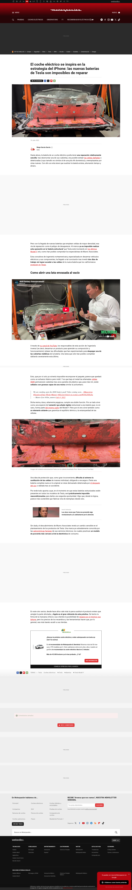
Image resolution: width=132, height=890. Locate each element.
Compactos (16, 809)
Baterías (68, 672)
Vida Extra (31, 852)
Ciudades (75, 51)
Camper (29, 51)
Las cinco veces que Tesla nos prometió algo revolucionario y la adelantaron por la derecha (78, 513)
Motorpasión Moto (81, 852)
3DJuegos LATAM (33, 873)
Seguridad (36, 51)
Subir (114, 840)
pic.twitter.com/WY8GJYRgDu (81, 394)
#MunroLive (88, 392)
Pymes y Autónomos (113, 852)
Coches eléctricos (49, 672)
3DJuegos (31, 849)
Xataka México (16, 873)
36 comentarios (37, 80)
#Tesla (48, 394)
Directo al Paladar (65, 849)
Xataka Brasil (16, 876)
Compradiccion (96, 855)
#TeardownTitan (39, 394)
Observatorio (52, 20)
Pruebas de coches (56, 809)
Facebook (105, 20)
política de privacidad (91, 809)
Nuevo (114, 12)
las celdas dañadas (92, 158)
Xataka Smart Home (17, 858)
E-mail (54, 81)
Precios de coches (37, 813)
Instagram (108, 20)
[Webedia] (18, 840)
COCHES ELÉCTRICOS (35, 20)
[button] (44, 147)
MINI (55, 51)
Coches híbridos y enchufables (55, 804)
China (43, 51)
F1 (62, 20)
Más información (91, 660)
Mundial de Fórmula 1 (56, 819)
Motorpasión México (81, 873)
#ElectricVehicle (64, 394)
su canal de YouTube (48, 346)
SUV (32, 809)
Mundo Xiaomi (16, 861)
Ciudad (68, 51)
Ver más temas (18, 824)
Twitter (115, 20)
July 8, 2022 (60, 397)
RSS (95, 822)
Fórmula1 (15, 803)
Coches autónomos (18, 819)
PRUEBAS (20, 20)
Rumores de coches (18, 813)
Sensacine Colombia (49, 876)
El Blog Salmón (112, 849)
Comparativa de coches (55, 814)
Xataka (14, 849)
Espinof (46, 852)
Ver (66, 725)
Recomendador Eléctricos (78, 20)
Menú (17, 12)
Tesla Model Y (79, 672)
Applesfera (15, 855)
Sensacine (47, 849)
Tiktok (119, 20)
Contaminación (85, 51)
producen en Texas (38, 265)
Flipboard (51, 81)
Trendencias (95, 849)
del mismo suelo (52, 408)
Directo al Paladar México (65, 873)
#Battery (54, 394)
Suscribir (99, 805)
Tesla (49, 51)
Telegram (101, 20)
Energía (94, 51)
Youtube (112, 20)
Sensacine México (49, 873)
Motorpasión (66, 10)
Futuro (33, 819)
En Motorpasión (66, 509)
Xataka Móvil (16, 852)
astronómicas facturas (42, 531)
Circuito (61, 51)
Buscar (116, 832)
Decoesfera (95, 852)
